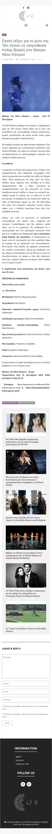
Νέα (4, 35)
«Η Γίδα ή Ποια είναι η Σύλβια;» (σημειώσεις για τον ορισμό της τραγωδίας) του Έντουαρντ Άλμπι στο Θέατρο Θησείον (25, 593)
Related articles (9, 403)
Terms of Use (22, 764)
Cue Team (9, 59)
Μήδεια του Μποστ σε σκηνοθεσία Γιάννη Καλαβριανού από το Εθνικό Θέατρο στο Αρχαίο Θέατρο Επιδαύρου (24, 555)
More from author (26, 403)
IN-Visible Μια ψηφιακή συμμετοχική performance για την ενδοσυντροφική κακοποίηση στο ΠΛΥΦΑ (22, 442)
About (19, 757)
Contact (20, 760)
